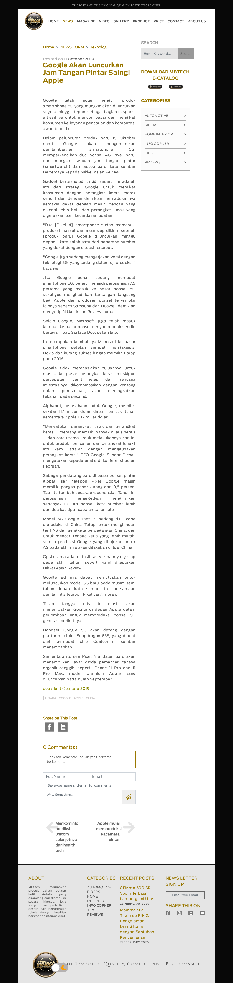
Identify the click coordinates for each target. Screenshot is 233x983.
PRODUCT (141, 21)
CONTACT (176, 21)
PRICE (159, 21)
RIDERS (93, 892)
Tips (165, 153)
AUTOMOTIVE (99, 887)
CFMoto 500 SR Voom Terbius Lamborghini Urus (137, 893)
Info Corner (165, 143)
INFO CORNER (99, 905)
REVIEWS (95, 914)
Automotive (165, 116)
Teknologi (99, 47)
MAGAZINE (86, 21)
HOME (53, 21)
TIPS (91, 910)
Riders (165, 125)
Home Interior (165, 134)
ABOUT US (197, 21)
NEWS (68, 21)
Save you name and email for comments (79, 785)
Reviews (165, 162)
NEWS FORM (72, 47)
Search (186, 53)
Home (48, 47)
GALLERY (121, 21)
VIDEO (104, 21)
